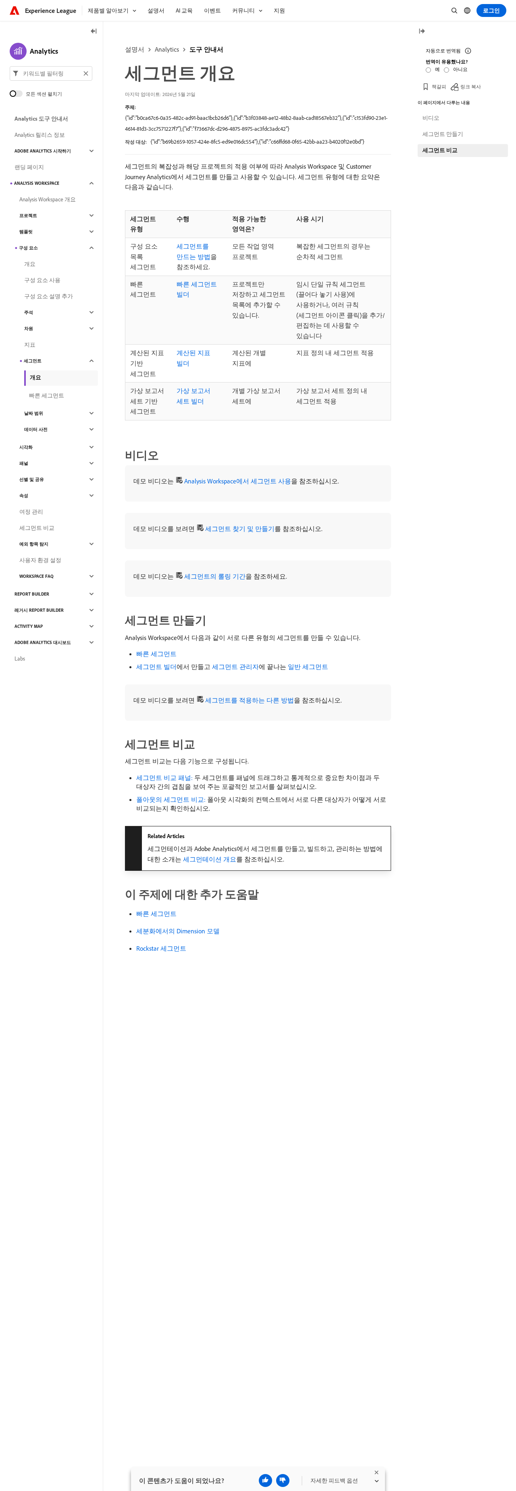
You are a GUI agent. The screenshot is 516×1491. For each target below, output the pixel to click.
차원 (28, 328)
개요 (29, 264)
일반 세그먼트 (308, 667)
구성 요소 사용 (42, 280)
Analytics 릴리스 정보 (40, 134)
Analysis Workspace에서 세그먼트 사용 (237, 481)
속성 (23, 495)
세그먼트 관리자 (235, 667)
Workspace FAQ (36, 576)
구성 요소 (28, 248)
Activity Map (29, 626)
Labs (20, 658)
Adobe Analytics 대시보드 (43, 642)
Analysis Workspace (36, 183)
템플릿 (26, 231)
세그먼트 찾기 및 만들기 (240, 529)
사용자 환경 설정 (40, 560)
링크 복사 (470, 87)
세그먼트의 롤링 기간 (215, 576)
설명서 (134, 49)
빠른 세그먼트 (156, 654)
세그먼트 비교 (36, 527)
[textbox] (51, 73)
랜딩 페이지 (29, 167)
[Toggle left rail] (94, 31)
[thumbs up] (265, 1480)
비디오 (430, 117)
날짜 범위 (33, 413)
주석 (28, 312)
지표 (29, 344)
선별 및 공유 (31, 479)
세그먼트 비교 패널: (164, 778)
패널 (23, 463)
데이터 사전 (36, 429)
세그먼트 (33, 361)
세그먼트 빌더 (156, 667)
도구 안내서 (206, 49)
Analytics (167, 49)
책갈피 (439, 87)
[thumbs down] (282, 1480)
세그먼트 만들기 (442, 134)
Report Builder (32, 594)
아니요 (460, 69)
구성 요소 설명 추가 (48, 296)
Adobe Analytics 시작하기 (43, 151)
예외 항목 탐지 (33, 544)
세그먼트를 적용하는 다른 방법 (249, 700)
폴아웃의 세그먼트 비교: (171, 799)
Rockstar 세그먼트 (161, 948)
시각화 (26, 447)
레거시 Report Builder (39, 610)
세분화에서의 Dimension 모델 (178, 931)
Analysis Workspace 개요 (47, 199)
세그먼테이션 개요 (209, 859)
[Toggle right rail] (422, 31)
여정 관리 (31, 511)
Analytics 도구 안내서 (41, 118)
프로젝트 (28, 215)
